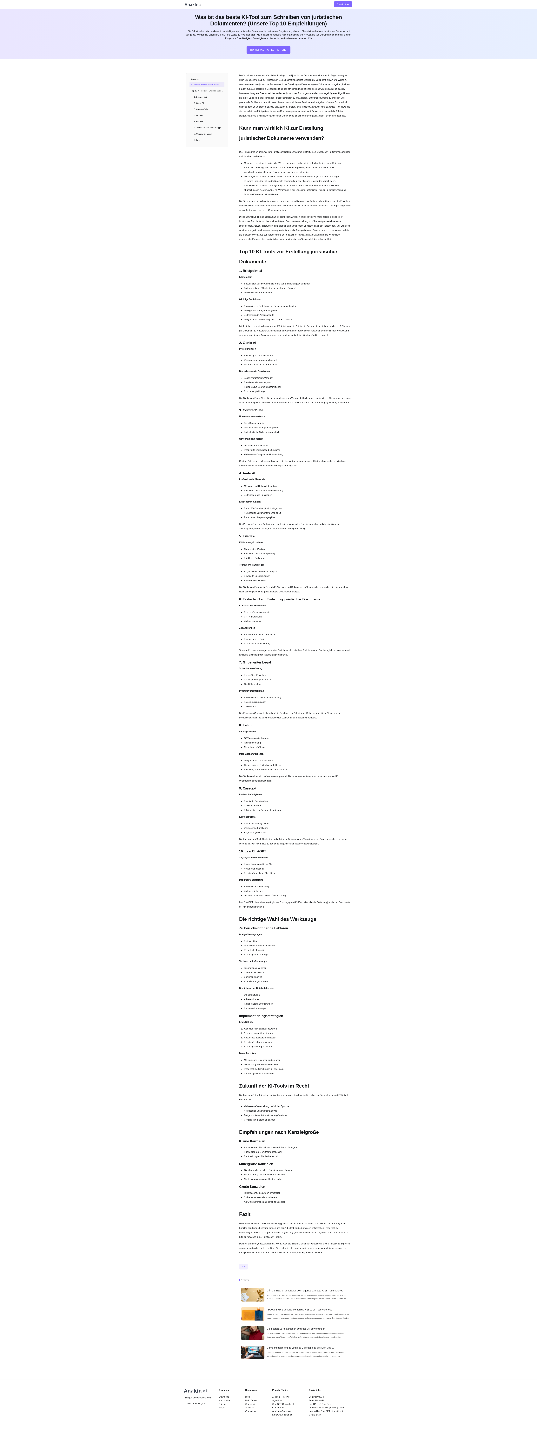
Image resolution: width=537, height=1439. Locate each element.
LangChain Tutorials (282, 1415)
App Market (224, 1400)
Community (251, 1404)
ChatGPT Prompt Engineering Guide (327, 1407)
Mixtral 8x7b (315, 1415)
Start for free (343, 4)
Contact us (250, 1411)
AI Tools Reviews (280, 1397)
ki (245, 1266)
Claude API (278, 1407)
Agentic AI (277, 1400)
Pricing (222, 1404)
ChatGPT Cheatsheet (283, 1404)
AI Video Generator (281, 1411)
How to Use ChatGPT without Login (326, 1411)
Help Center (251, 1400)
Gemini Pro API (316, 1397)
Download (224, 1397)
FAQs (222, 1407)
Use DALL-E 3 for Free (320, 1404)
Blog (247, 1397)
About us (249, 1407)
